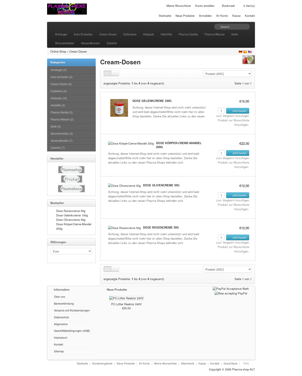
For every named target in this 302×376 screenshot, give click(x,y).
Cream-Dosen (108, 34)
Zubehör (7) (58, 147)
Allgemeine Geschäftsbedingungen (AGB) (72, 327)
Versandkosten (90, 43)
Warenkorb (187, 363)
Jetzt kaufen (239, 111)
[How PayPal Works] (231, 288)
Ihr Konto (222, 15)
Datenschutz (61, 317)
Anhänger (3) (59, 70)
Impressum (60, 337)
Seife (234, 34)
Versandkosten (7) (62, 140)
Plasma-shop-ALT (243, 369)
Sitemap (59, 351)
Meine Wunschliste (178, 6)
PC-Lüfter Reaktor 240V (126, 304)
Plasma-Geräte (188, 34)
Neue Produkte (185, 15)
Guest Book (230, 363)
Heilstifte (166, 34)
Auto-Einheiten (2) (62, 77)
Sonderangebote (102, 363)
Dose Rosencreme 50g (70, 211)
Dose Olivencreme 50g (70, 220)
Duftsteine (129, 34)
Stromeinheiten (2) (62, 133)
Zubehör (112, 43)
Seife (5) (56, 126)
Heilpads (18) (59, 98)
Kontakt (250, 15)
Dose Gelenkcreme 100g (72, 215)
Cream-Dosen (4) (61, 84)
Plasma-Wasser (215, 34)
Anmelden (205, 15)
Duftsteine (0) (59, 91)
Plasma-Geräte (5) (62, 112)
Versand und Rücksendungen (72, 310)
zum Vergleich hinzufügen (232, 116)
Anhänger (61, 34)
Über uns (59, 296)
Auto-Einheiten (83, 34)
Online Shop (58, 51)
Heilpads (148, 34)
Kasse (236, 15)
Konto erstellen (204, 6)
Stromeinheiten (64, 43)
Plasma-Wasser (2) (62, 119)
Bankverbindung (64, 303)
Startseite (165, 15)
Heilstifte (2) (58, 105)
